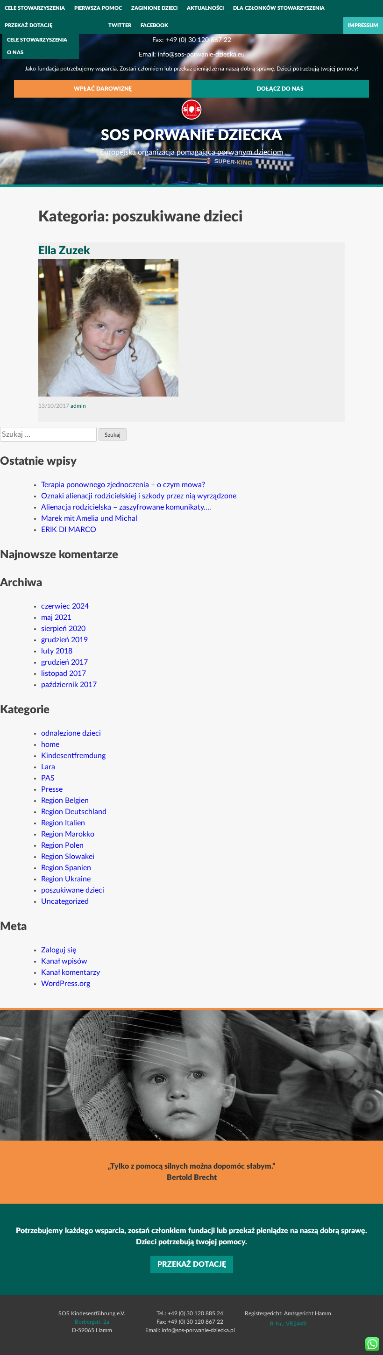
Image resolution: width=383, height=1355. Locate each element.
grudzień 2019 (64, 640)
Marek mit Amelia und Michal (89, 518)
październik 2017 (69, 684)
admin (78, 406)
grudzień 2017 (64, 662)
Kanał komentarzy (70, 972)
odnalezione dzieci (71, 733)
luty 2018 (56, 651)
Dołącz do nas (280, 89)
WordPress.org (65, 983)
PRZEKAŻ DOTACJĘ (28, 25)
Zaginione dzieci (154, 8)
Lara (48, 767)
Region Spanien (66, 868)
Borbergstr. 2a (92, 1322)
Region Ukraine (66, 879)
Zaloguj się (58, 950)
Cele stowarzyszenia (35, 8)
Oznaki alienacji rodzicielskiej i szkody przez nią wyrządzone (138, 496)
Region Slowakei (67, 856)
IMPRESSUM (363, 25)
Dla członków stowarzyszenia (279, 8)
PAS (48, 778)
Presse (52, 789)
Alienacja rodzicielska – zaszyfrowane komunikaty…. (126, 507)
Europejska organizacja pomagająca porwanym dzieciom (191, 152)
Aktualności (205, 8)
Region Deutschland (73, 812)
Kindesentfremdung (73, 755)
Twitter (119, 25)
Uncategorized (65, 901)
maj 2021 (56, 617)
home (50, 744)
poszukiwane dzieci (72, 890)
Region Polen (62, 845)
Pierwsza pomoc (98, 8)
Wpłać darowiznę (103, 89)
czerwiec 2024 (65, 606)
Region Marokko (67, 834)
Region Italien (63, 823)
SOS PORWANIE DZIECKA (191, 135)
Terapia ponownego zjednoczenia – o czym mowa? (123, 485)
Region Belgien (65, 800)
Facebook (154, 25)
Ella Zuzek (64, 250)
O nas (15, 52)
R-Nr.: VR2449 (288, 1324)
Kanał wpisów (64, 961)
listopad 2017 (63, 673)
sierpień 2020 (63, 628)
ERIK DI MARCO (68, 529)
